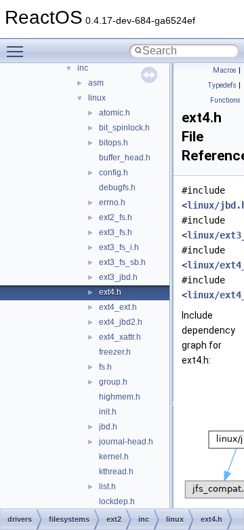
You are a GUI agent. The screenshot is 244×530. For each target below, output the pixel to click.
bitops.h (113, 142)
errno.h (112, 202)
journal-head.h (126, 441)
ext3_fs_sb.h (122, 262)
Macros (225, 70)
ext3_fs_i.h (119, 247)
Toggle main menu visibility (17, 51)
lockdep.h (117, 501)
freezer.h (115, 352)
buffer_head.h (124, 157)
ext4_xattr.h (120, 337)
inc (82, 68)
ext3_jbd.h (118, 277)
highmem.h (119, 397)
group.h (113, 382)
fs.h (105, 367)
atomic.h (114, 113)
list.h (107, 486)
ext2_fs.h (115, 217)
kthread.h (116, 471)
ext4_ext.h (118, 307)
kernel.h (114, 456)
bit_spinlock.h (124, 127)
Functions (225, 100)
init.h (108, 412)
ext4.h (110, 292)
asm (96, 83)
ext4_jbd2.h (120, 322)
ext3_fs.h (115, 232)
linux (97, 98)
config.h (113, 172)
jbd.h (108, 426)
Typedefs (222, 85)
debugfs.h (117, 187)
